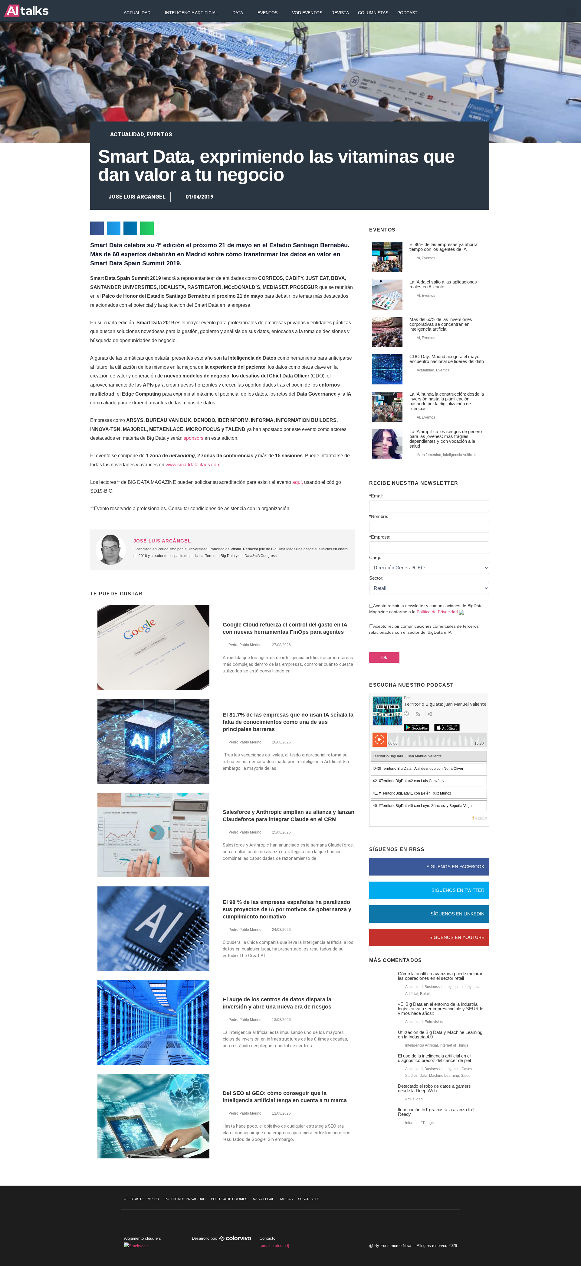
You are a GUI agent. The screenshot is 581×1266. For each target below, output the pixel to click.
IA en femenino (429, 455)
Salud (466, 1075)
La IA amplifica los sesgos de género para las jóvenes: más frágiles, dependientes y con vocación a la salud (445, 438)
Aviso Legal (263, 1199)
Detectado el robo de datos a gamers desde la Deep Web (434, 1088)
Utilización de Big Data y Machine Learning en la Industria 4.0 (440, 1034)
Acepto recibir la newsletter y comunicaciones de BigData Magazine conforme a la (426, 608)
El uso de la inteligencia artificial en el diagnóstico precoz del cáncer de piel (434, 1058)
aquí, (297, 482)
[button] (571, 12)
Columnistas (373, 12)
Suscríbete (308, 1199)
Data (237, 12)
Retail (425, 994)
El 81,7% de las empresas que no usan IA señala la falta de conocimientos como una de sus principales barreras (288, 722)
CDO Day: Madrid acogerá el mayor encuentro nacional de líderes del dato (446, 359)
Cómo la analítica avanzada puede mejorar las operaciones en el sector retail (440, 976)
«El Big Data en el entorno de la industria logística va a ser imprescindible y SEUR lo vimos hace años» (440, 1009)
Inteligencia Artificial (191, 12)
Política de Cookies (229, 1199)
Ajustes (544, 1246)
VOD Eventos (307, 12)
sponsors (193, 438)
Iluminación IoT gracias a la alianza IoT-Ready (437, 1112)
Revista (340, 12)
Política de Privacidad (437, 611)
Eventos (267, 12)
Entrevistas (434, 1022)
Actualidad (137, 12)
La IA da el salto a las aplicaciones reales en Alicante (443, 284)
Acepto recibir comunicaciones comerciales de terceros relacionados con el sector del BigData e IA (424, 629)
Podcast (407, 12)
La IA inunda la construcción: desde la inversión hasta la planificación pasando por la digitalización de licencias (446, 401)
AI (418, 258)
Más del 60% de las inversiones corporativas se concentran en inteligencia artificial (440, 324)
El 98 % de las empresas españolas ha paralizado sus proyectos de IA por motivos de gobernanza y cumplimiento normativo (287, 909)
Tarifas (286, 1199)
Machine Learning (444, 1075)
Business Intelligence (442, 987)
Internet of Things (454, 1045)
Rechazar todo (544, 1233)
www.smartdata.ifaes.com (193, 464)
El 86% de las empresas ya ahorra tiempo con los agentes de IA (443, 247)
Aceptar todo (544, 1220)
